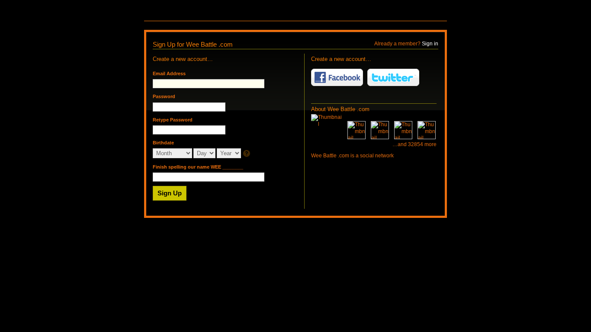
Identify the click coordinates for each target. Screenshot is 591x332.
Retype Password (173, 119)
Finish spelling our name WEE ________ (198, 166)
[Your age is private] (247, 154)
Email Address (169, 73)
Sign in (430, 44)
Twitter (393, 77)
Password (164, 96)
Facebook (337, 77)
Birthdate (163, 142)
